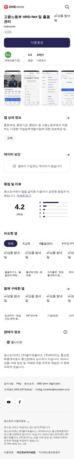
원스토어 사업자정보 (15, 421)
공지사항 (8, 383)
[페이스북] (19, 401)
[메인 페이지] (14, 7)
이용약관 (8, 452)
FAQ (19, 383)
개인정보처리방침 (26, 452)
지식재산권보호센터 (49, 452)
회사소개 (29, 383)
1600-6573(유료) (23, 389)
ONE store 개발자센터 (48, 383)
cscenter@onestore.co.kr (56, 389)
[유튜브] (8, 401)
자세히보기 (24, 195)
